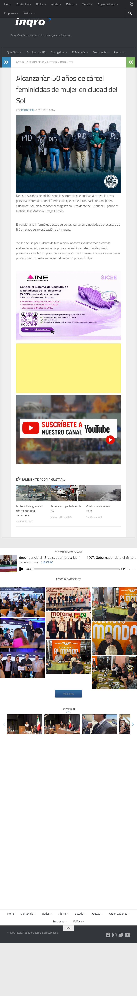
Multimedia (99, 52)
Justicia (52, 62)
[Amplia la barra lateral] (6, 62)
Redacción (27, 110)
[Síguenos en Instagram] (114, 935)
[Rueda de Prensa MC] (68, 657)
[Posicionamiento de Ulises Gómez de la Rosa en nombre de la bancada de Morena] (62, 724)
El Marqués (78, 52)
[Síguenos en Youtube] (127, 935)
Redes (40, 4)
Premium (119, 52)
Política (28, 13)
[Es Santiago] (68, 599)
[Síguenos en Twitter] (120, 935)
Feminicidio (36, 62)
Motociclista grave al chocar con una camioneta (29, 510)
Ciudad (86, 4)
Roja (63, 62)
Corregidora (57, 52)
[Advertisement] (68, 368)
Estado (70, 4)
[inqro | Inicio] (49, 21)
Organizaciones (107, 4)
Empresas (10, 13)
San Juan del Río (36, 52)
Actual (21, 62)
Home (7, 4)
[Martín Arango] (99, 724)
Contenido (22, 4)
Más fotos (68, 693)
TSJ (71, 62)
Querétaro (13, 52)
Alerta (55, 4)
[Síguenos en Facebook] (108, 935)
